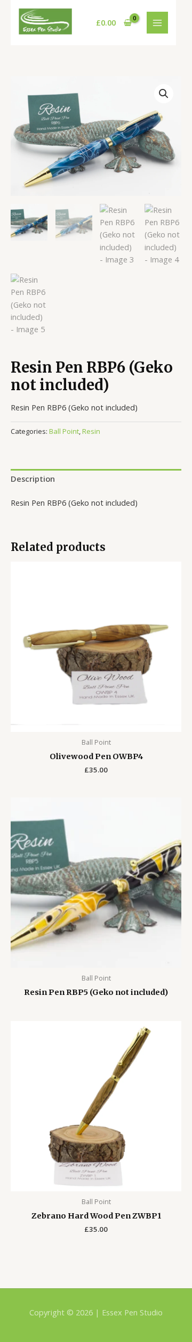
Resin (91, 431)
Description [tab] (33, 478)
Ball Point (64, 431)
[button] (163, 93)
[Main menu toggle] (157, 22)
